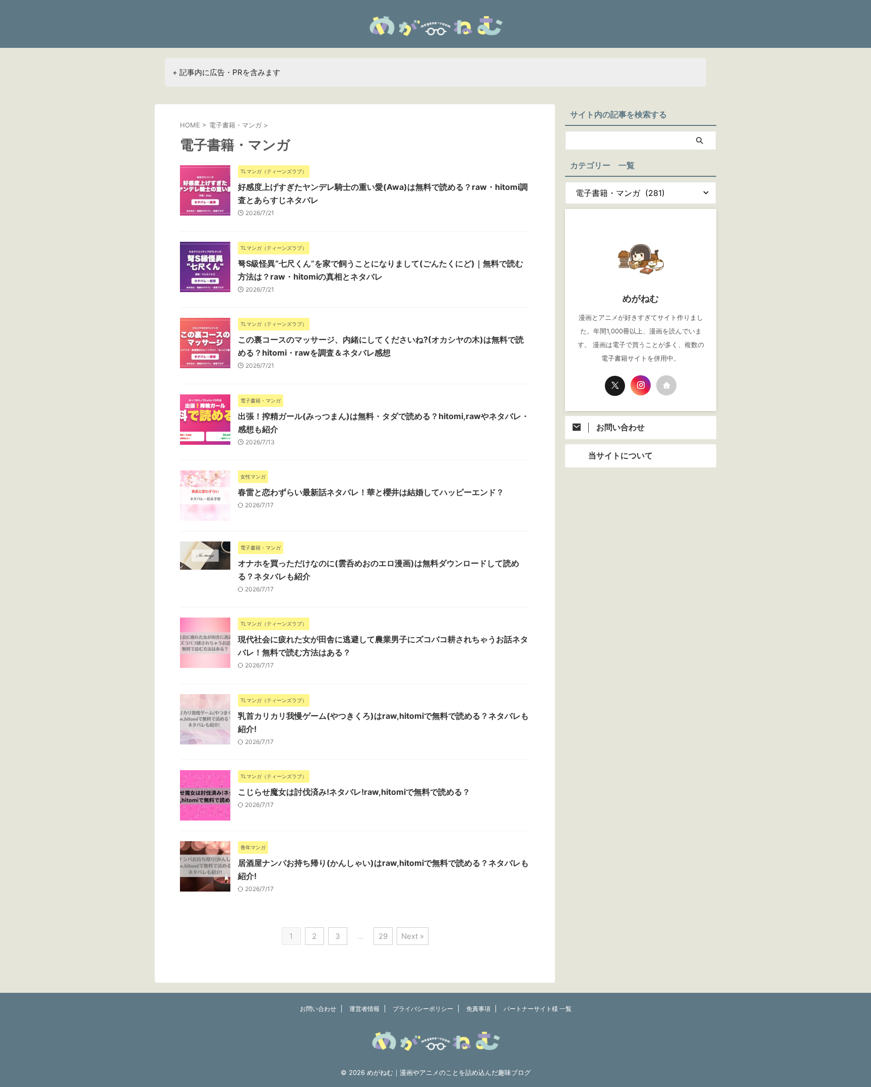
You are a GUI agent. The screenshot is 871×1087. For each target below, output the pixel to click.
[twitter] (615, 386)
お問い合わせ (318, 1008)
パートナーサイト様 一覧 (538, 1008)
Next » (412, 936)
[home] (666, 385)
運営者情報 (364, 1008)
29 (383, 936)
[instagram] (641, 385)
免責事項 (478, 1008)
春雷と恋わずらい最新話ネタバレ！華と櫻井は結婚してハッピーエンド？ (371, 492)
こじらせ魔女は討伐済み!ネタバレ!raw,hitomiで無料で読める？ (354, 792)
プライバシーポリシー (423, 1008)
